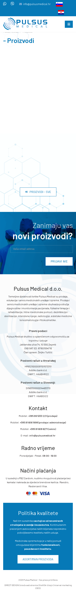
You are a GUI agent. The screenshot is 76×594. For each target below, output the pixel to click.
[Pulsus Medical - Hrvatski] (60, 12)
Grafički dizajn (46, 585)
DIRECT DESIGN (11, 585)
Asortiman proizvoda (38, 559)
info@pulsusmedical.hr (37, 4)
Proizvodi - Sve (39, 192)
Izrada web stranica (29, 585)
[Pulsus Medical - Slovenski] (58, 4)
